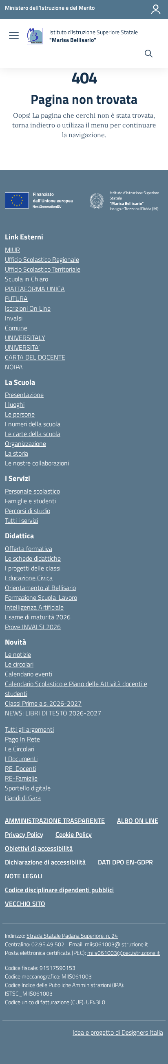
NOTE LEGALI (23, 876)
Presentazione (24, 394)
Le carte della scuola (32, 434)
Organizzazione (25, 443)
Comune (16, 328)
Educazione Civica (29, 578)
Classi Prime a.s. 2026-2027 (43, 703)
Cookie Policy (73, 834)
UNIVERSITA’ (22, 347)
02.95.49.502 (47, 944)
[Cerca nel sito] (148, 54)
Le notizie (18, 654)
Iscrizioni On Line (28, 308)
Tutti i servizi (21, 520)
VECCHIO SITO (25, 903)
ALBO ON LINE (137, 820)
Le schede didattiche (33, 558)
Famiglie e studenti (30, 501)
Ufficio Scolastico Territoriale (42, 269)
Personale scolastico (32, 491)
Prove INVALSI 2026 (33, 627)
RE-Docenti (20, 768)
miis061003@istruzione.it (116, 944)
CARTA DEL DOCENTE (35, 357)
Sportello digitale (28, 788)
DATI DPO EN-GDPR (125, 862)
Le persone (20, 414)
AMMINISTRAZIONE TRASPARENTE (55, 820)
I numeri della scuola (32, 424)
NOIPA (14, 367)
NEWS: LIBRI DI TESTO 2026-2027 (53, 713)
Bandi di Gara (23, 798)
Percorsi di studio (27, 511)
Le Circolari (19, 749)
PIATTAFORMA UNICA (35, 289)
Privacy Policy (24, 834)
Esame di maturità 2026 (38, 617)
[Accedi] (155, 9)
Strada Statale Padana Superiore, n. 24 (72, 935)
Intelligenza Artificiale (34, 607)
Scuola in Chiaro (26, 279)
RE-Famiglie (21, 778)
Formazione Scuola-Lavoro (41, 597)
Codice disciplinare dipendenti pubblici (59, 890)
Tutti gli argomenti (29, 729)
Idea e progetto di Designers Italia (118, 1032)
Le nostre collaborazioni (37, 463)
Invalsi (13, 318)
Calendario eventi (28, 674)
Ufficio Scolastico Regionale (42, 259)
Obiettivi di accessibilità (39, 848)
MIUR (12, 249)
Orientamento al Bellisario (40, 587)
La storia (16, 453)
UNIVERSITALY (25, 337)
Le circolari (19, 664)
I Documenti (21, 758)
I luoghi (14, 404)
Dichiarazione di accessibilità (45, 862)
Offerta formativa (28, 548)
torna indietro (33, 125)
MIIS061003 (77, 976)
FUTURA (16, 298)
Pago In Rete (22, 739)
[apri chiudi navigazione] (14, 36)
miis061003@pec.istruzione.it (123, 952)
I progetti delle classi (32, 568)
